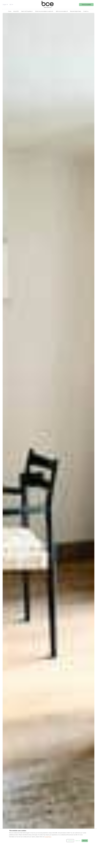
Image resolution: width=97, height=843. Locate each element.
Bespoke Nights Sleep (75, 11)
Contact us (85, 11)
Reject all (77, 840)
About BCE (16, 11)
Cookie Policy (48, 836)
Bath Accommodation (62, 11)
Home (9, 11)
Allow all (85, 840)
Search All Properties (26, 11)
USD (10, 4)
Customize (70, 840)
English (4, 4)
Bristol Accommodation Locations (44, 11)
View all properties (86, 4)
